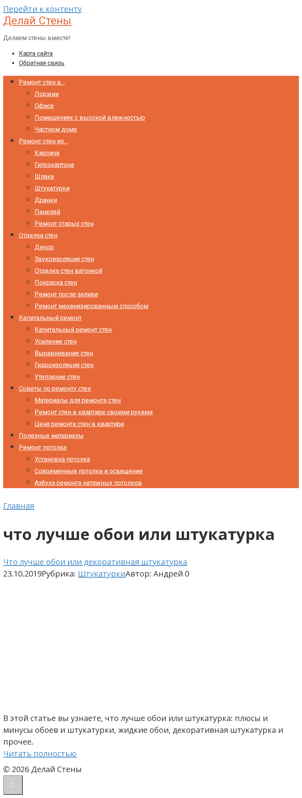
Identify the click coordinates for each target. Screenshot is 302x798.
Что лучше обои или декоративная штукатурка (95, 561)
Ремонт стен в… (42, 82)
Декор (44, 247)
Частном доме (56, 129)
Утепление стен (57, 377)
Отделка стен (38, 235)
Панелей (47, 212)
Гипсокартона (54, 164)
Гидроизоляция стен (64, 365)
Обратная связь (41, 63)
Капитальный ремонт (50, 318)
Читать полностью (40, 753)
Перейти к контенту (42, 9)
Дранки (46, 200)
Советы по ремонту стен (55, 388)
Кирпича (47, 153)
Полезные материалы (51, 435)
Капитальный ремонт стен (73, 329)
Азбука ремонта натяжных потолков (88, 483)
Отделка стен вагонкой (68, 271)
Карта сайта (36, 53)
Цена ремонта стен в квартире (79, 424)
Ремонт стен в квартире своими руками (94, 412)
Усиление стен (56, 341)
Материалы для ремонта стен (78, 400)
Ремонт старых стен (64, 223)
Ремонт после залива (66, 294)
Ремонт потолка (42, 447)
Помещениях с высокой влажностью (90, 117)
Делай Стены (37, 20)
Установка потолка (62, 459)
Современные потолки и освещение (89, 471)
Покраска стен (56, 282)
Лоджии (47, 94)
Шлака (44, 176)
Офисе (44, 106)
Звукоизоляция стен (64, 259)
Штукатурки (52, 188)
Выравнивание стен (64, 353)
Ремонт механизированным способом (91, 306)
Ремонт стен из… (43, 141)
